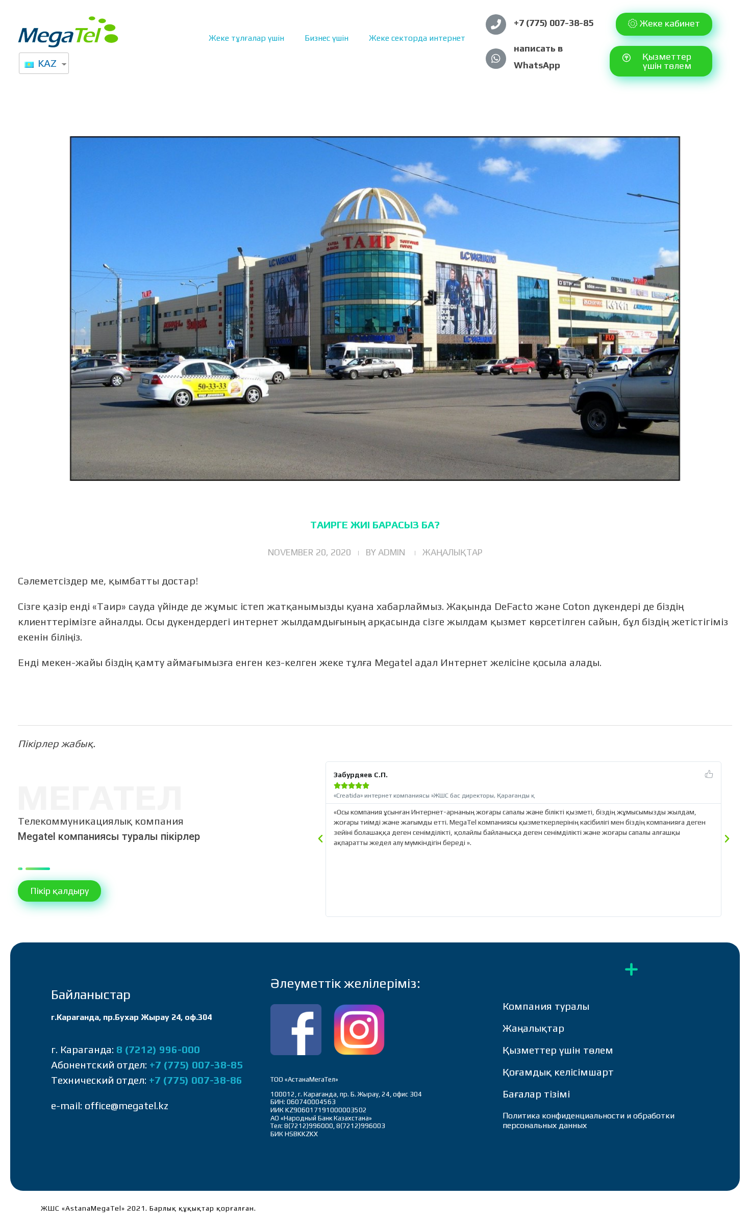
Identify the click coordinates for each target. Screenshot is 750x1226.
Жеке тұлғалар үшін (246, 38)
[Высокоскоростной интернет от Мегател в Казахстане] (68, 31)
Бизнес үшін (326, 38)
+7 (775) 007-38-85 (553, 22)
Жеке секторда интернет (417, 38)
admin (391, 552)
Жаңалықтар (452, 552)
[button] (664, 24)
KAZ (46, 63)
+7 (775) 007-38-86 (195, 1080)
